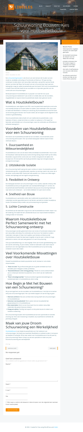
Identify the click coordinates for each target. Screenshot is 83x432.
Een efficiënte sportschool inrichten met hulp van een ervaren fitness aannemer (70, 77)
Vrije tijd (57, 6)
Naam (8, 384)
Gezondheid (66, 6)
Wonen (76, 6)
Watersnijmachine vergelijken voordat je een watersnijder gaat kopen (70, 50)
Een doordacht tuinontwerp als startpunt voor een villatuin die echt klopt (70, 56)
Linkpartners (74, 9)
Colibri (56, 427)
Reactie (8, 364)
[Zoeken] (78, 42)
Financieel (63, 9)
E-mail (8, 390)
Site (7, 396)
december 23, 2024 (15, 75)
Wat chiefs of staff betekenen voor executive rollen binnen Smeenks (70, 70)
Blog (40, 6)
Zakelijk (48, 6)
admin (7, 75)
